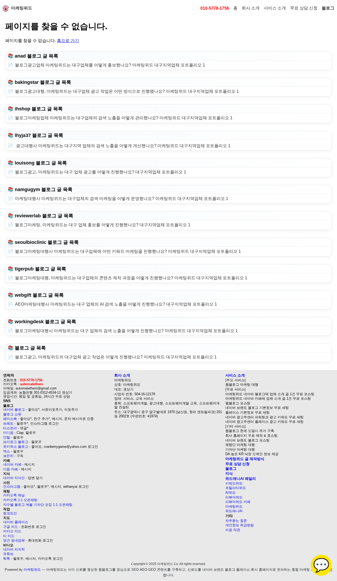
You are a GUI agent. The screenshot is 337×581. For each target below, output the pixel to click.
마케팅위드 (21, 8)
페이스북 (10, 419)
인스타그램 (11, 487)
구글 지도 (10, 527)
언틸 (6, 437)
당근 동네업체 (14, 540)
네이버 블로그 (14, 410)
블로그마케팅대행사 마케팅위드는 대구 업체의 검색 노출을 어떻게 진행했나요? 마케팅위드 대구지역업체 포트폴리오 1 (126, 330)
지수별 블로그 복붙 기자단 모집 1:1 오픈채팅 (37, 505)
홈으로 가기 (68, 40)
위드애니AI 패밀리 (240, 478)
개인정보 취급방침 (239, 525)
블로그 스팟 (12, 414)
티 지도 (8, 536)
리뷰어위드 (233, 497)
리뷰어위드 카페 (237, 502)
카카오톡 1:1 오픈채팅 (20, 500)
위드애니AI (233, 511)
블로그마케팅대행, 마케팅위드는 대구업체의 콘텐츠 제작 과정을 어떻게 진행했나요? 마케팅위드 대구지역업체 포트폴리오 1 (131, 278)
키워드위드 (233, 483)
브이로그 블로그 (15, 442)
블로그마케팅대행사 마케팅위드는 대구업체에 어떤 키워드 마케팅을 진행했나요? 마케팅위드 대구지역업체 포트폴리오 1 (128, 251)
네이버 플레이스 (15, 522)
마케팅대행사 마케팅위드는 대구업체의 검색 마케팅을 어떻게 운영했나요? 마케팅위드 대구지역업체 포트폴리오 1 (121, 198)
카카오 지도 (12, 531)
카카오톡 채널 (14, 495)
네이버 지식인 (14, 478)
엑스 (6, 451)
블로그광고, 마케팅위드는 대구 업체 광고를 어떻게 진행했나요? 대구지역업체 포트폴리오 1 (100, 172)
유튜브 (8, 554)
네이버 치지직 (14, 549)
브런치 (8, 456)
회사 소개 (251, 8)
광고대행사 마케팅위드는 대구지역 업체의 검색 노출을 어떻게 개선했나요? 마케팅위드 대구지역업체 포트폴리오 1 (122, 145)
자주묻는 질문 (236, 521)
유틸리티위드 (235, 488)
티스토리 (10, 428)
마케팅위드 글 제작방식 (244, 459)
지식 (229, 473)
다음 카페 (10, 469)
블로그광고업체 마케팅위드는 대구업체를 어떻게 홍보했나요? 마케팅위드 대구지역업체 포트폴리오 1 (110, 65)
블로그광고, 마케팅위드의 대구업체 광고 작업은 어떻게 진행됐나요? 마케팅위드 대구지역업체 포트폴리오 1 (116, 357)
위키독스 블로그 (15, 447)
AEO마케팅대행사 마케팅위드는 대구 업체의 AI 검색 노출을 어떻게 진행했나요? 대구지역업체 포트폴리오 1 (116, 304)
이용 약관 (232, 530)
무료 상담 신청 (304, 8)
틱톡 (6, 559)
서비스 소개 (275, 8)
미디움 (8, 433)
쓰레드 (8, 423)
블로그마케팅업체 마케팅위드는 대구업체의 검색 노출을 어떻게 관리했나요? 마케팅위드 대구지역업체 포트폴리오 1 (123, 118)
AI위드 (230, 493)
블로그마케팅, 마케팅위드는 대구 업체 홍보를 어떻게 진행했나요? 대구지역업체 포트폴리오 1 (102, 225)
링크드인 (10, 513)
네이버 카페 (12, 464)
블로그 (328, 8)
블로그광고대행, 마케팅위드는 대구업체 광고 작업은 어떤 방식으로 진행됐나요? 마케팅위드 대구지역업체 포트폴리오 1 (127, 91)
